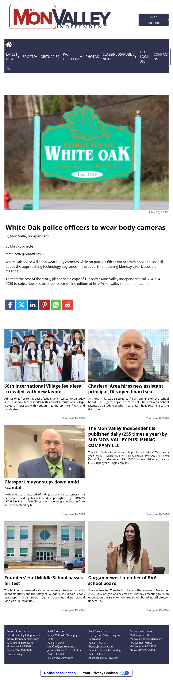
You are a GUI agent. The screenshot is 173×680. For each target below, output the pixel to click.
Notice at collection (60, 673)
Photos (92, 56)
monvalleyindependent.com (23, 639)
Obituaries (50, 56)
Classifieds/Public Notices (119, 56)
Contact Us (161, 56)
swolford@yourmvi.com (61, 646)
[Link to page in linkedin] (33, 305)
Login (153, 16)
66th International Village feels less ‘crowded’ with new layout (42, 389)
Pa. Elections (71, 56)
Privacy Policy (14, 654)
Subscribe (153, 23)
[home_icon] (8, 45)
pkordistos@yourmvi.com (103, 658)
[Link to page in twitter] (21, 305)
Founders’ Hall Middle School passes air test (43, 580)
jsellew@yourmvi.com (60, 658)
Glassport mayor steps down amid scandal (41, 484)
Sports (29, 56)
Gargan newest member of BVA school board (122, 580)
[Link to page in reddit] (67, 305)
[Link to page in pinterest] (44, 305)
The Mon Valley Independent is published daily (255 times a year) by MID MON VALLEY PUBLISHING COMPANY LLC (127, 436)
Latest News (12, 56)
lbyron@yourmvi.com (101, 646)
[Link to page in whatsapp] (56, 305)
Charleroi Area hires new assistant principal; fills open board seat (125, 389)
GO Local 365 (145, 57)
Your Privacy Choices (100, 673)
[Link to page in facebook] (10, 305)
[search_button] (8, 68)
